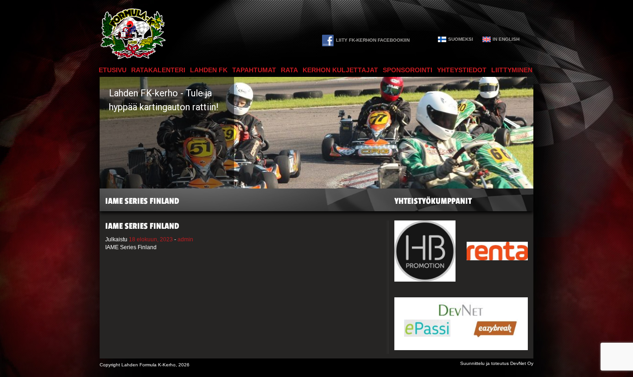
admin (185, 239)
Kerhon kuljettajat (340, 70)
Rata (289, 70)
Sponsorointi (407, 70)
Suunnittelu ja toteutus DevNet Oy (496, 363)
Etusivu (113, 70)
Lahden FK (209, 70)
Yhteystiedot (462, 70)
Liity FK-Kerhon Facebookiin (373, 40)
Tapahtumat (254, 70)
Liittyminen (511, 70)
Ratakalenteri (158, 70)
